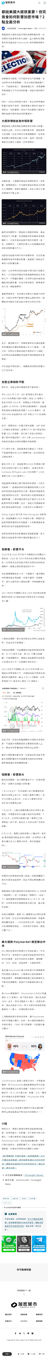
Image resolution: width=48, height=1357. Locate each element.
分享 (43, 1354)
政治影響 (32, 1198)
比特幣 (24, 1198)
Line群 (32, 1354)
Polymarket (7, 1203)
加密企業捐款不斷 (10, 1337)
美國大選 (6, 1198)
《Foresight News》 (34, 1175)
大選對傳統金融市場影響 (12, 1332)
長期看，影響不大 (10, 1342)
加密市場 (15, 1198)
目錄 (7, 1354)
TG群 (22, 1354)
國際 (36, 28)
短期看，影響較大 (10, 1347)
